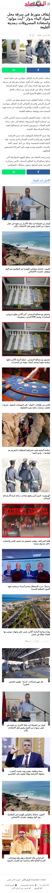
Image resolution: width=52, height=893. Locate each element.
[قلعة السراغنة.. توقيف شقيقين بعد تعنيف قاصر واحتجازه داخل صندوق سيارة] (26, 521)
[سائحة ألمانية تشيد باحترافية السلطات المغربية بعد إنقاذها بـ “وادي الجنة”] (26, 430)
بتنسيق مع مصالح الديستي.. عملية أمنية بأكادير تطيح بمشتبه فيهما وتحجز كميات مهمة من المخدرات (28, 361)
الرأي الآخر (26, 879)
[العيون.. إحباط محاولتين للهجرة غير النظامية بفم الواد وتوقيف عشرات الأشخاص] (26, 248)
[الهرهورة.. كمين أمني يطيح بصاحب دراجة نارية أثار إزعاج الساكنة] (26, 475)
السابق (45, 641)
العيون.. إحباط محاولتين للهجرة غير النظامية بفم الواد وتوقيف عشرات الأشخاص (27, 270)
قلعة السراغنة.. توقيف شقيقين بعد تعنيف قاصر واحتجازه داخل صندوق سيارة (26, 542)
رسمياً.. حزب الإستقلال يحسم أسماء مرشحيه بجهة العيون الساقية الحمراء (29, 587)
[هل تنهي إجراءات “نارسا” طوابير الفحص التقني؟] (26, 665)
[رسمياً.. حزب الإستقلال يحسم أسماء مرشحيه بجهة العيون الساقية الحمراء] (26, 566)
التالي (37, 641)
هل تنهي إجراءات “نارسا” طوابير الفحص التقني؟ (26, 683)
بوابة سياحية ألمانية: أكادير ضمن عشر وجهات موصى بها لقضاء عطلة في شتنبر (27, 633)
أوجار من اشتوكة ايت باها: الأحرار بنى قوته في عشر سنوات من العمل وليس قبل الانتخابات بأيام (28, 225)
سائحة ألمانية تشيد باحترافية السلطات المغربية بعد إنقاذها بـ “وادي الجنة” (29, 451)
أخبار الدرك (26, 809)
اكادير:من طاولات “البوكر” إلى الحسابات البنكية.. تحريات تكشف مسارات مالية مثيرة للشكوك (26, 406)
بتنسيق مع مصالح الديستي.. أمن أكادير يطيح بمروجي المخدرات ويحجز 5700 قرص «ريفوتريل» (28, 315)
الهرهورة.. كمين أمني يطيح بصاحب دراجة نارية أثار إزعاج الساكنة (26, 497)
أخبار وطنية (26, 676)
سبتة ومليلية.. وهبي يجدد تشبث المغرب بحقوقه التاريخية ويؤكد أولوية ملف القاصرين (26, 772)
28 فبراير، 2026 (43, 35)
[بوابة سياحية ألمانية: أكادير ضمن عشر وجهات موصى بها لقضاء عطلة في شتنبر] (26, 611)
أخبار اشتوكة (26, 719)
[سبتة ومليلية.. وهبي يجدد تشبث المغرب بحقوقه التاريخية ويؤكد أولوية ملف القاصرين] (26, 755)
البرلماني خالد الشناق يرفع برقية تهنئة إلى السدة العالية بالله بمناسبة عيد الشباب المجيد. (26, 859)
